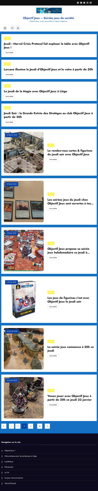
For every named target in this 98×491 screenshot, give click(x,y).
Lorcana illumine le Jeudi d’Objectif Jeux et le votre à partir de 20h (48, 69)
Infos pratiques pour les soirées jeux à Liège (21, 456)
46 (40, 426)
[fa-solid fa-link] (90, 3)
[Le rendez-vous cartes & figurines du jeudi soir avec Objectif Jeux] (24, 152)
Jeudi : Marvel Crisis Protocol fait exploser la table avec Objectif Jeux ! (46, 45)
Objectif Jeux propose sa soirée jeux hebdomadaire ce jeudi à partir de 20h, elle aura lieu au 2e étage (70, 250)
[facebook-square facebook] (78, 3)
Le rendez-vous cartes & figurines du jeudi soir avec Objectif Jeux (69, 152)
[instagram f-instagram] (87, 3)
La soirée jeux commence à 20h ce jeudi (70, 349)
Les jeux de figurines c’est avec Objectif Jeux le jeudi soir (68, 300)
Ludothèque (9, 461)
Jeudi (7, 38)
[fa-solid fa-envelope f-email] (84, 3)
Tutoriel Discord (10, 483)
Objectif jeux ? (10, 450)
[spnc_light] (18, 28)
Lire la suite (9, 53)
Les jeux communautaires (14, 478)
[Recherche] (12, 28)
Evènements (9, 467)
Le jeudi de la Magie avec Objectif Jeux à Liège (35, 91)
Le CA (7, 472)
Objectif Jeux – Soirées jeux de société (48, 18)
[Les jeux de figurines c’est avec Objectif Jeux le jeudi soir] (24, 299)
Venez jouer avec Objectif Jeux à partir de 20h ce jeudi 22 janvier (69, 398)
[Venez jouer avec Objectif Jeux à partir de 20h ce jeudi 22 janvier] (24, 398)
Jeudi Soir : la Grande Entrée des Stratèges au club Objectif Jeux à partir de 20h (48, 115)
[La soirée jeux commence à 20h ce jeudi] (24, 348)
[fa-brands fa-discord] (81, 3)
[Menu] (5, 28)
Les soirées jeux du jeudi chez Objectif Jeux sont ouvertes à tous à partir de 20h (69, 201)
